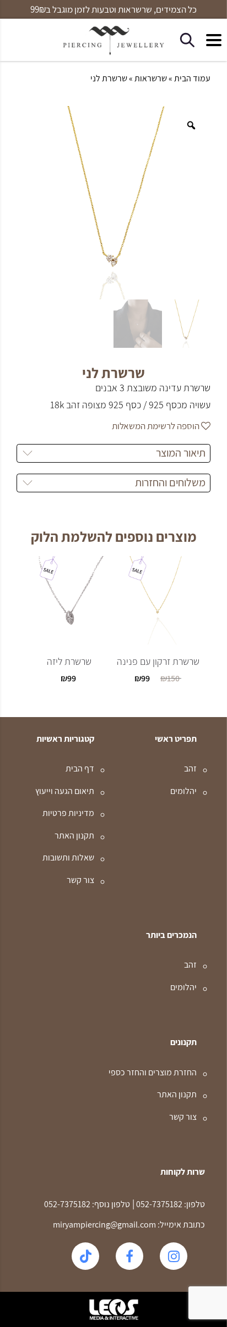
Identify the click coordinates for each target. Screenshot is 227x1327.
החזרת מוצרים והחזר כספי (153, 1072)
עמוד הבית (192, 78)
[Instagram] (173, 1256)
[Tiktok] (85, 1256)
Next (106, 698)
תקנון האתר (74, 835)
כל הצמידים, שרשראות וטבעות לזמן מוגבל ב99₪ (113, 9)
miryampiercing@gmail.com (104, 1224)
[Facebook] (129, 1256)
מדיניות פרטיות (68, 813)
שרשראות (150, 78)
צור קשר (80, 880)
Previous (120, 698)
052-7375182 (158, 1204)
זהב (190, 768)
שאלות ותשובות (68, 857)
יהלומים (183, 791)
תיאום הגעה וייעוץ (64, 791)
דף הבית (80, 768)
